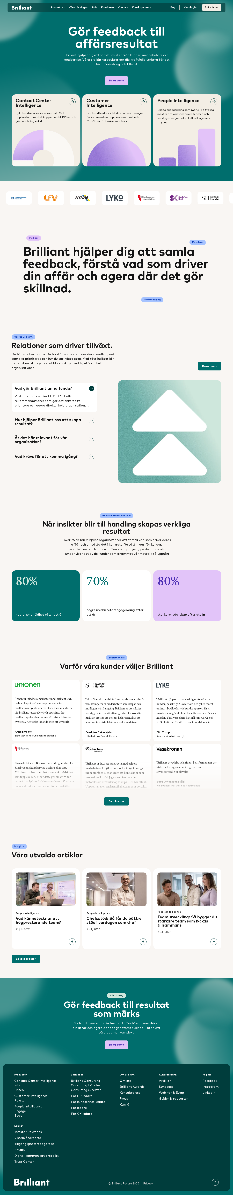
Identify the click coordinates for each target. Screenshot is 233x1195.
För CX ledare (81, 1113)
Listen (19, 1090)
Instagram (210, 1086)
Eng (173, 7)
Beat (18, 1115)
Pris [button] (94, 7)
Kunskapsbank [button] (141, 7)
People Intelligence (27, 913)
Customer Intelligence (30, 1096)
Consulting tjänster (85, 1085)
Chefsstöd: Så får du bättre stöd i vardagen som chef (114, 921)
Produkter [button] (58, 7)
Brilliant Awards (132, 1086)
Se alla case (116, 801)
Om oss (125, 1080)
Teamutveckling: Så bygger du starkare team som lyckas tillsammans (187, 921)
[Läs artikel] (72, 941)
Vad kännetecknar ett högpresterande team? (38, 921)
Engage (20, 1111)
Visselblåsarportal (28, 1138)
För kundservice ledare (88, 1102)
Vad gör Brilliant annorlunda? (43, 388)
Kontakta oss (130, 1092)
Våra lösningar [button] (78, 7)
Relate (19, 1100)
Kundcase (107, 7)
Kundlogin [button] (190, 7)
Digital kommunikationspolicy (36, 1155)
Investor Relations (28, 1132)
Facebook (209, 1080)
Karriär (125, 1104)
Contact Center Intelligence (35, 1080)
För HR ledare (81, 1096)
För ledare (79, 1107)
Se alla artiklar (26, 958)
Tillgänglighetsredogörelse (34, 1144)
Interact (20, 1085)
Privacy (19, 1149)
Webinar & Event (171, 1092)
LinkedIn (208, 1092)
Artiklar (165, 1080)
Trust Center (24, 1161)
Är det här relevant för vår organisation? (41, 440)
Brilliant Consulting (85, 1080)
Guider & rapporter (173, 1098)
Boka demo (212, 7)
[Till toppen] (215, 1182)
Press (124, 1098)
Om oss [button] (123, 7)
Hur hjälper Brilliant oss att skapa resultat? (48, 422)
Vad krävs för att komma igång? (46, 457)
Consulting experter (86, 1090)
